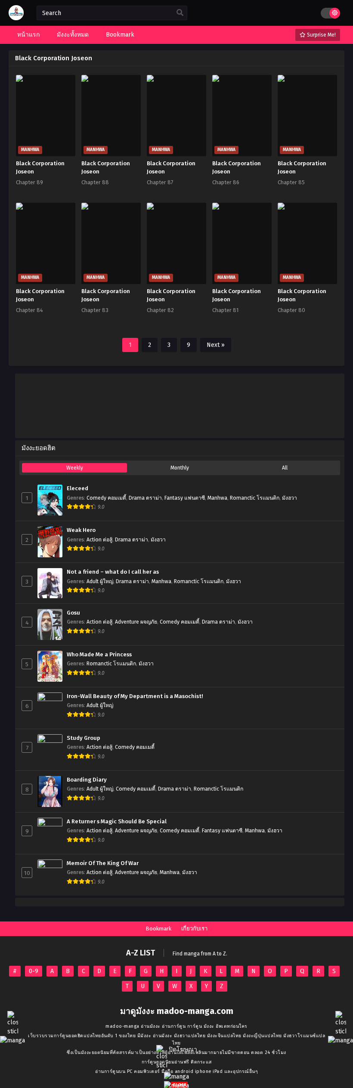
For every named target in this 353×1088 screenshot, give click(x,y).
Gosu (73, 612)
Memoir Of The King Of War (103, 863)
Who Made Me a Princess (99, 654)
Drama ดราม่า (145, 498)
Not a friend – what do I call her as (113, 572)
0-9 (33, 971)
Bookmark (158, 928)
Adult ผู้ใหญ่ (100, 581)
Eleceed (77, 488)
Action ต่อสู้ (99, 540)
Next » (216, 345)
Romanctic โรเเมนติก (254, 498)
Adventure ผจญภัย (136, 622)
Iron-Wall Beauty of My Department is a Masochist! (135, 696)
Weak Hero (81, 530)
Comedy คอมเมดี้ (106, 498)
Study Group (83, 738)
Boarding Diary (87, 779)
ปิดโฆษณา (182, 1049)
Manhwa (217, 498)
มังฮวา (289, 498)
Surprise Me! (321, 35)
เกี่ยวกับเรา (194, 928)
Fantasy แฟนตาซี (184, 498)
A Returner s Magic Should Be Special (117, 821)
